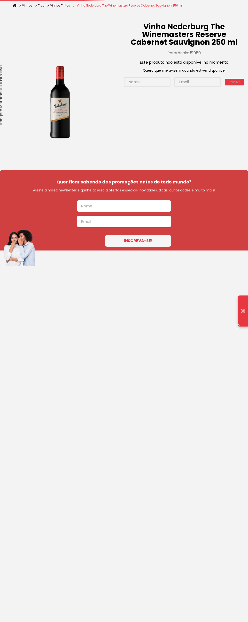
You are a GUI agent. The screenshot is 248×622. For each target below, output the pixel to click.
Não (138, 340)
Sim (158, 340)
